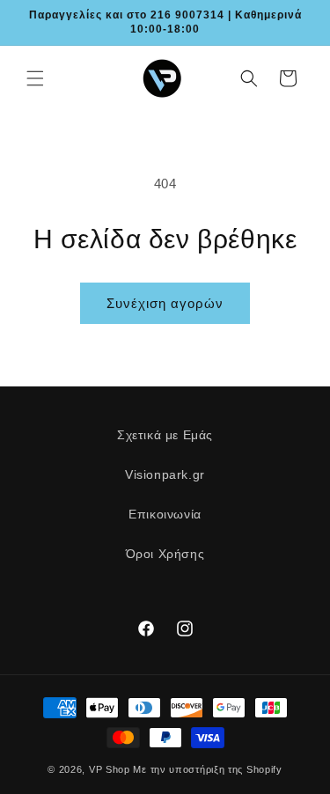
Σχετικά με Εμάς (165, 435)
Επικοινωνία (165, 514)
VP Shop (109, 769)
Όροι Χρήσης (165, 554)
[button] (35, 78)
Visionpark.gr (165, 474)
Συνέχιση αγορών (165, 303)
